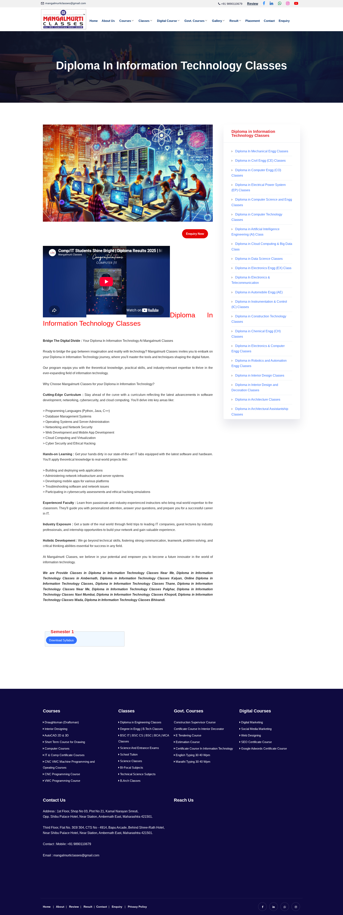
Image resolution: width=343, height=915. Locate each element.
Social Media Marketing (256, 728)
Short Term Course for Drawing (64, 742)
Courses (125, 20)
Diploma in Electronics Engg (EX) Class (263, 268)
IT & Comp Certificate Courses (64, 755)
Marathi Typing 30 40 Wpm (192, 761)
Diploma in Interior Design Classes (259, 375)
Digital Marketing (251, 722)
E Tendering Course (188, 735)
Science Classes (130, 761)
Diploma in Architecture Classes (257, 399)
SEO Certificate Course (256, 742)
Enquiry (284, 20)
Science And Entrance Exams (139, 748)
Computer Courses (56, 748)
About (60, 906)
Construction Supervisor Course (195, 722)
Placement (252, 20)
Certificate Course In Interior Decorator (199, 728)
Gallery (217, 20)
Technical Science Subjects (137, 774)
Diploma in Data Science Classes (259, 258)
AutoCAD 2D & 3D (56, 735)
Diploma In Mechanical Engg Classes (261, 151)
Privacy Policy (137, 906)
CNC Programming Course (62, 774)
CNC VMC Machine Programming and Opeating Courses (69, 764)
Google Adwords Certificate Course (263, 748)
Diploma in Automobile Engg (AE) (259, 292)
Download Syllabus (61, 640)
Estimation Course (187, 742)
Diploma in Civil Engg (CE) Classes (260, 160)
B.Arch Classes (130, 780)
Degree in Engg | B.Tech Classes (141, 728)
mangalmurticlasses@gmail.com (65, 3)
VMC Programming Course (62, 780)
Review (74, 906)
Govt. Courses (194, 20)
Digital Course (167, 20)
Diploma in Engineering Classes (140, 722)
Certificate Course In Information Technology (204, 748)
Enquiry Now (195, 233)
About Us (108, 20)
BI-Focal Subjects (131, 767)
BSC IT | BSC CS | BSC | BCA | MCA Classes (143, 738)
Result (233, 20)
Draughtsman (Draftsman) (61, 722)
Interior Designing (55, 728)
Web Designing (250, 735)
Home (94, 20)
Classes (144, 20)
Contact (269, 20)
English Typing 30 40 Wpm (192, 755)
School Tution (128, 754)
